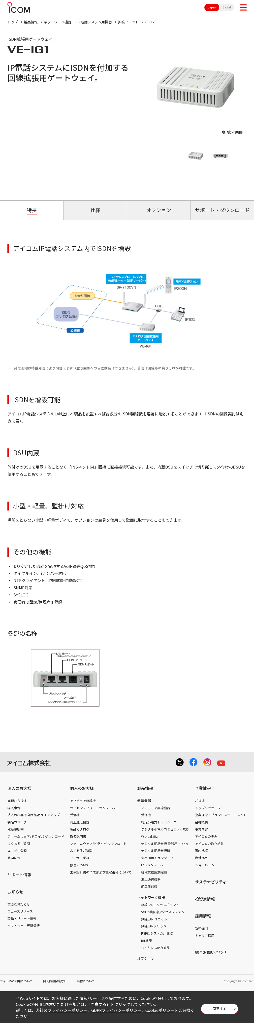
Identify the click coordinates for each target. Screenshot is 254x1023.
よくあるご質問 (18, 843)
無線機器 (144, 800)
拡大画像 (235, 132)
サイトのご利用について (16, 981)
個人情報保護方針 (55, 981)
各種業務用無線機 (154, 872)
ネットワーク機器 (57, 21)
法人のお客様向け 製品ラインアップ (33, 814)
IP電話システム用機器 (94, 21)
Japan (212, 7)
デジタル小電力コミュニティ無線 (165, 829)
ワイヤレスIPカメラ (155, 947)
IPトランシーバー (153, 865)
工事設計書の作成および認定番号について (100, 872)
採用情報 (203, 916)
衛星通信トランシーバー (159, 857)
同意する (219, 1008)
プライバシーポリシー (67, 1010)
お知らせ (15, 892)
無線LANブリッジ (153, 926)
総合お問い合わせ (211, 952)
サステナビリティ (210, 882)
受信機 (75, 814)
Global (226, 7)
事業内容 (201, 829)
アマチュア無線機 (83, 800)
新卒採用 (201, 928)
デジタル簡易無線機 (155, 850)
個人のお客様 (82, 788)
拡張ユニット (128, 21)
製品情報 (31, 21)
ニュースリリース (20, 911)
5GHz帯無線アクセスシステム (162, 912)
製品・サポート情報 (21, 918)
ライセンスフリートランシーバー (94, 807)
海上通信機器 (79, 822)
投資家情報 (205, 899)
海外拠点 (201, 857)
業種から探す (17, 800)
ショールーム (204, 865)
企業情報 (203, 788)
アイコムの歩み (206, 836)
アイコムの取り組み (209, 843)
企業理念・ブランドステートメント (221, 814)
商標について (86, 981)
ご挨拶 (200, 800)
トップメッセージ (208, 807)
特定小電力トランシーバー (160, 822)
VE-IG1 (150, 21)
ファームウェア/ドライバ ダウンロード (35, 836)
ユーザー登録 (17, 850)
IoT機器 (146, 940)
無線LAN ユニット (154, 919)
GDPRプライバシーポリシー (116, 1010)
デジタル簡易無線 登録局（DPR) (164, 843)
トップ (12, 21)
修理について (17, 857)
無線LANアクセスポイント (160, 904)
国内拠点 (201, 850)
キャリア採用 (204, 935)
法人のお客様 (19, 788)
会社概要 (201, 822)
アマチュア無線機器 (155, 807)
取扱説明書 (15, 829)
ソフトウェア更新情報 (23, 925)
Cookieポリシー (159, 1010)
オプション (146, 958)
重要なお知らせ (18, 904)
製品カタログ (17, 822)
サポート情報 (19, 874)
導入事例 (13, 807)
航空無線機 (149, 886)
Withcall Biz (149, 836)
